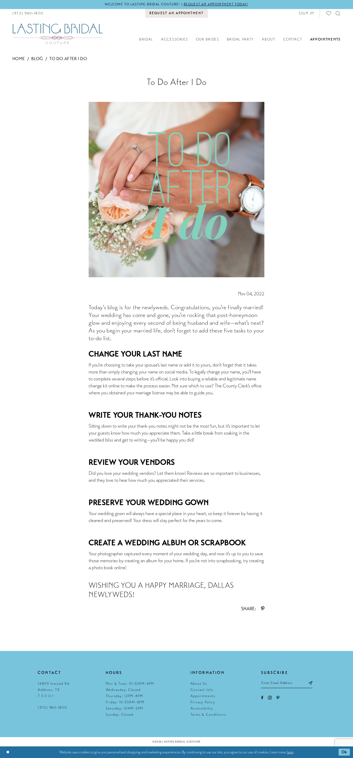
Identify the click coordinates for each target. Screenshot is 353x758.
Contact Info (201, 690)
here (290, 752)
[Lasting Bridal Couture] (57, 33)
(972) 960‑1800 (52, 707)
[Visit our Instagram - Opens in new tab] (270, 697)
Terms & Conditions (208, 714)
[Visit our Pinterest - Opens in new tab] (278, 698)
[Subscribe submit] (310, 683)
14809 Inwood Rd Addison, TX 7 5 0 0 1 (53, 689)
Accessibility (201, 708)
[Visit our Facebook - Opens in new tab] (262, 698)
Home (18, 58)
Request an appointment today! (216, 4)
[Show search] (338, 13)
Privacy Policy (202, 702)
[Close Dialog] (7, 752)
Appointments (203, 696)
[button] (306, 13)
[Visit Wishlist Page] (329, 13)
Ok (344, 752)
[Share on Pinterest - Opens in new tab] (262, 608)
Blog (37, 58)
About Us (198, 683)
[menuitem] (27, 13)
